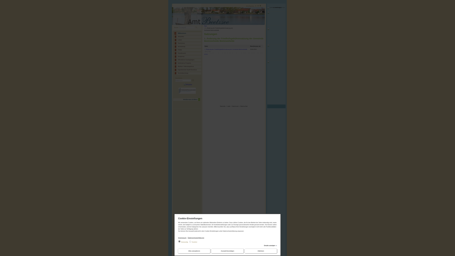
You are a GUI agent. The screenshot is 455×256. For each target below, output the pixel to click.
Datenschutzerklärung (196, 238)
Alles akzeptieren (194, 251)
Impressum (182, 238)
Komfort (194, 242)
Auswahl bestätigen (227, 251)
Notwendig (184, 242)
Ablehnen (261, 251)
